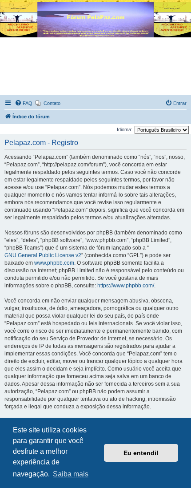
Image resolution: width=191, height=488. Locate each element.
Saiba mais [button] (70, 474)
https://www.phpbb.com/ (125, 285)
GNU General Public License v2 (42, 255)
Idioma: (124, 129)
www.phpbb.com (54, 263)
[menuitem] (23, 103)
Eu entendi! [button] (141, 452)
